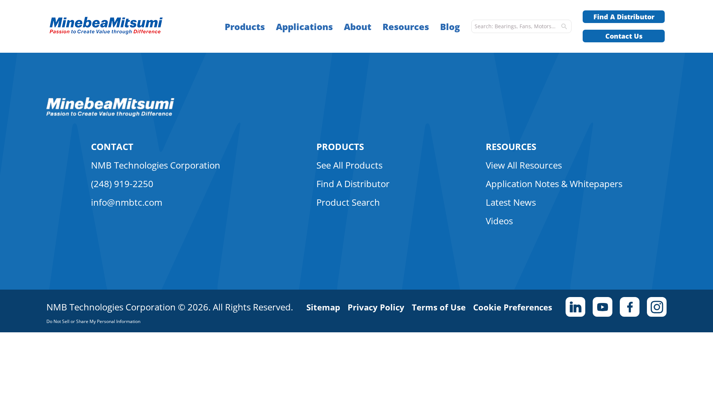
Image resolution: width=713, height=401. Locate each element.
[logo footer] (110, 115)
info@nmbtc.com (126, 202)
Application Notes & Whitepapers (554, 183)
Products (245, 26)
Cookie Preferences (512, 307)
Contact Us (623, 36)
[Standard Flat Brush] (120, 26)
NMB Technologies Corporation (155, 165)
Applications (304, 26)
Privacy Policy (376, 307)
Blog (450, 26)
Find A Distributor (623, 16)
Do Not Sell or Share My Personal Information (93, 321)
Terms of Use (439, 307)
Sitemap (323, 307)
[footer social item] (575, 307)
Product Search (348, 202)
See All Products (349, 165)
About (357, 26)
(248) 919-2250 (122, 183)
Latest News (511, 202)
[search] (564, 26)
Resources (405, 26)
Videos (499, 221)
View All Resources (524, 165)
